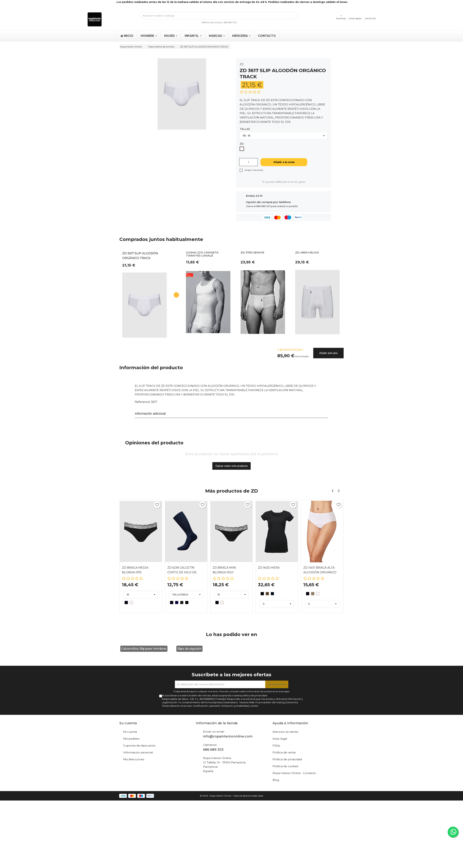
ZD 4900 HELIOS (307, 252)
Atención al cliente (285, 731)
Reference (142, 402)
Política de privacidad (287, 759)
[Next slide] (338, 490)
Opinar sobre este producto (231, 465)
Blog (276, 780)
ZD (242, 64)
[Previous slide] (332, 490)
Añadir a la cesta (283, 162)
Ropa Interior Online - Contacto (294, 773)
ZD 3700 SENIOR (252, 252)
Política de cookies (285, 766)
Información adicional (150, 413)
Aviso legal (280, 738)
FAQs (276, 745)
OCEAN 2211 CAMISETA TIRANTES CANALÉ (202, 254)
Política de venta (284, 752)
